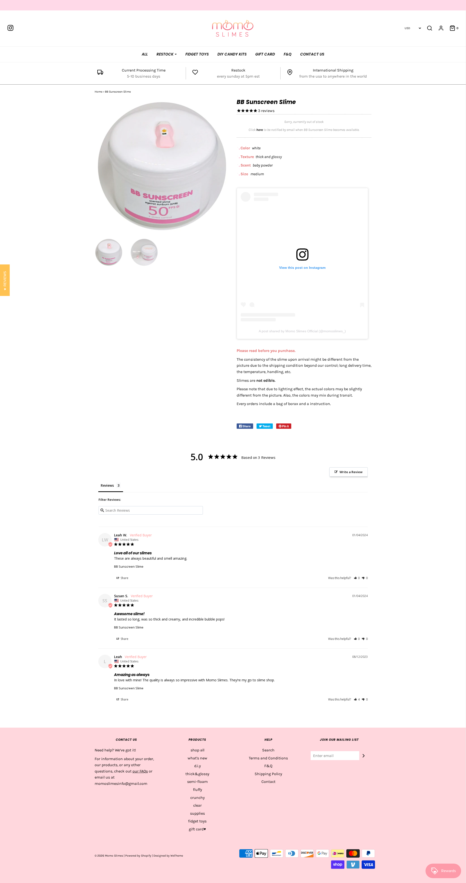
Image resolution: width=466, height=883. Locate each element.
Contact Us (312, 54)
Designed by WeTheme (168, 855)
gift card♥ (197, 829)
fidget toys (197, 821)
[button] (357, 578)
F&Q (287, 54)
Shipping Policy (268, 774)
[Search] (430, 28)
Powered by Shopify (138, 855)
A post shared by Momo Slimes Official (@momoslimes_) (302, 331)
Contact (268, 781)
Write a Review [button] (351, 472)
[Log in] (438, 28)
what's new (197, 758)
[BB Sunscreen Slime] (109, 252)
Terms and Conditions (268, 758)
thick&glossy (197, 774)
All (145, 54)
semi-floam (197, 781)
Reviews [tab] (107, 485)
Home (98, 91)
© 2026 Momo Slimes (109, 855)
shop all (197, 750)
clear (197, 805)
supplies (197, 813)
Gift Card (265, 54)
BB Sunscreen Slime (128, 566)
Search (268, 750)
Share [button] (124, 578)
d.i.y (197, 766)
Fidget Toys (197, 54)
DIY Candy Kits (232, 54)
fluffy (197, 789)
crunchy (197, 797)
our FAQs (140, 771)
